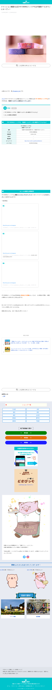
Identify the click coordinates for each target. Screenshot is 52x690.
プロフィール (14, 686)
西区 (38, 412)
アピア (3, 98)
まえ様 (1, 569)
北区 (38, 409)
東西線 (26, 437)
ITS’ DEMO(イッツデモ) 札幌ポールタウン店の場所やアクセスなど (21, 112)
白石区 (38, 415)
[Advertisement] (26, 24)
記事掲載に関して (30, 686)
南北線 (26, 433)
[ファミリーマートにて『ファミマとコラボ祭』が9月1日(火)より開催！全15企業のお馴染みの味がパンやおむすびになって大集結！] (27, 352)
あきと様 (29, 569)
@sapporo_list (16, 91)
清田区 (14, 421)
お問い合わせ (21, 686)
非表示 (14, 108)
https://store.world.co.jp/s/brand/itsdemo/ (33, 140)
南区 (14, 415)
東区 (14, 412)
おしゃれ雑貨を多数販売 (11, 115)
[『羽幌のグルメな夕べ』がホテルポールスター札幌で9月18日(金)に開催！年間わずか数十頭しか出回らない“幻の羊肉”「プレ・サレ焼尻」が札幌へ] (27, 344)
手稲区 (38, 421)
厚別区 (14, 418)
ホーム (8, 686)
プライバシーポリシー (40, 686)
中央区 (14, 409)
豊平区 (38, 418)
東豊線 (26, 442)
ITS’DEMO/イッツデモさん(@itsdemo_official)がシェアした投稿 (16, 227)
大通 (4, 396)
